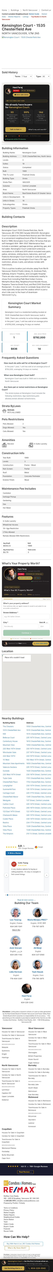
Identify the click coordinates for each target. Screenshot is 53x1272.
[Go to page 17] (33, 894)
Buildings (15, 10)
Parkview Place (9, 808)
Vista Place (7, 826)
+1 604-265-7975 (10, 1201)
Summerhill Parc (9, 789)
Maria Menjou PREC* (37, 919)
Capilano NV (6, 1093)
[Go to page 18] (35, 894)
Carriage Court (9, 793)
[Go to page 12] (24, 894)
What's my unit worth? (37, 129)
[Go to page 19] (36, 894)
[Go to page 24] (45, 894)
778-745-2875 (38, 978)
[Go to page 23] (43, 894)
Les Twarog (15, 919)
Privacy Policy (9, 1210)
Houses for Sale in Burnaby (38, 1069)
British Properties (35, 1056)
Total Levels (32, 550)
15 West (6, 760)
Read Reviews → (25, 1172)
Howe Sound (33, 1059)
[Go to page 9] (19, 894)
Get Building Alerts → (13, 1268)
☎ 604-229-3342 (21, 95)
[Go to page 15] (29, 894)
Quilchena (5, 1051)
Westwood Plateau (9, 1148)
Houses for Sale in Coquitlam (13, 1133)
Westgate (6, 800)
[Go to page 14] (28, 894)
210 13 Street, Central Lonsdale (39, 834)
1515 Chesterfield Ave (11, 730)
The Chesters (8, 726)
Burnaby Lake (33, 1084)
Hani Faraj (26, 996)
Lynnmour (5, 1090)
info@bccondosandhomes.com (28, 1201)
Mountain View (9, 745)
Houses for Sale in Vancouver (13, 1032)
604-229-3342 (26, 578)
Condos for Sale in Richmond (39, 1104)
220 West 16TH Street (12, 749)
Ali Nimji (37, 948)
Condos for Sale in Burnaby (38, 1072)
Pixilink (15, 1203)
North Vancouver (30, 10)
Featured (7, 1229)
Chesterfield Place (10, 782)
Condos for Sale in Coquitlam (13, 1136)
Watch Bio (16, 930)
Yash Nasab (37, 972)
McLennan (32, 1116)
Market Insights (9, 1212)
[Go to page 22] (42, 894)
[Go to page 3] (9, 895)
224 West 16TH (9, 756)
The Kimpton (8, 834)
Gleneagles (32, 1052)
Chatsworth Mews (10, 815)
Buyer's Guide (9, 1226)
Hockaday (5, 1151)
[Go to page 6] (14, 894)
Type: (38, 76)
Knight (4, 1054)
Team (6, 1222)
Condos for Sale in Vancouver (13, 1035)
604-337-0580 (38, 955)
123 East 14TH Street (11, 811)
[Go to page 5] (12, 894)
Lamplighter (7, 785)
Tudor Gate (7, 778)
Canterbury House (10, 741)
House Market (9, 1219)
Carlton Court (8, 804)
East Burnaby (33, 1094)
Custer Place (8, 819)
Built (29, 543)
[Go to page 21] (40, 894)
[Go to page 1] (5, 894)
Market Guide (34, 14)
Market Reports (14, 17)
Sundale (6, 771)
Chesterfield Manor (10, 797)
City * (5, 622)
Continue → (26, 633)
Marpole (5, 1047)
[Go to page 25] (47, 894)
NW (4, 734)
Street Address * (10, 612)
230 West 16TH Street (12, 774)
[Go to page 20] (38, 894)
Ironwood (32, 1126)
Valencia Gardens (10, 767)
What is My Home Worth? (17, 1248)
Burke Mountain (8, 1155)
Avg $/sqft (6, 543)
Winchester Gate (9, 752)
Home (4, 10)
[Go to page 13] (26, 894)
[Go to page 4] (10, 894)
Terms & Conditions (11, 1208)
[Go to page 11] (23, 894)
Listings (26, 17)
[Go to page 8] (17, 894)
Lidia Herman (15, 972)
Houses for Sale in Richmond (39, 1101)
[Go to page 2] (7, 894)
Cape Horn (6, 1158)
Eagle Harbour (33, 1063)
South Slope (33, 1088)
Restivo (6, 822)
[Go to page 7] (16, 894)
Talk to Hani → (15, 129)
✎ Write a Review (14, 853)
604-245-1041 (16, 926)
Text (38, 578)
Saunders (32, 1120)
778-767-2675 (38, 926)
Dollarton (5, 1100)
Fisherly (22, 1203)
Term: (18, 76)
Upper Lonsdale (8, 1096)
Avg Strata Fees (8, 550)
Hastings (5, 1057)
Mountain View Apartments (13, 763)
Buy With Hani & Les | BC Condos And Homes (23, 1244)
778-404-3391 (16, 978)
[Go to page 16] (31, 894)
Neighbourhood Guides (12, 1217)
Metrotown (32, 1091)
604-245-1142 (16, 955)
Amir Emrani (16, 948)
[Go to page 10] (21, 894)
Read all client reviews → (27, 900)
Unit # (43, 622)
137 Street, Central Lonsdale (37, 800)
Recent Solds (8, 1231)
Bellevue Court (9, 737)
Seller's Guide (9, 1224)
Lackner (31, 1123)
